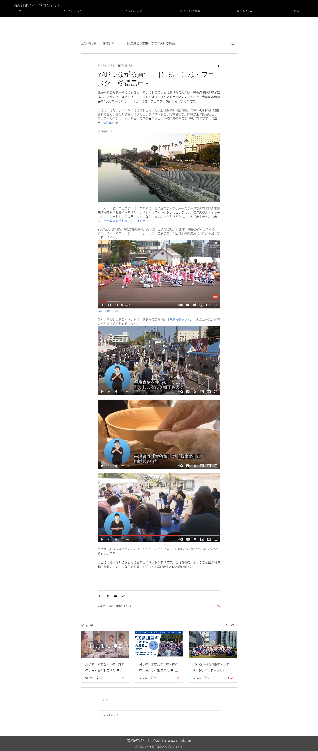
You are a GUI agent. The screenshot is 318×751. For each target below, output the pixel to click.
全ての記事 (88, 43)
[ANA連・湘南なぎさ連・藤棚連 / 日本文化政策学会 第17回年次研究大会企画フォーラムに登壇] (105, 644)
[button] (232, 43)
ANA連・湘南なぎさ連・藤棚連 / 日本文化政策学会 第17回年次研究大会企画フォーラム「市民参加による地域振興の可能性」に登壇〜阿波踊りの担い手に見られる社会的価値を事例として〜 (158, 668)
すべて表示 (231, 624)
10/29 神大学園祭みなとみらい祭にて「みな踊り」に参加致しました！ (212, 668)
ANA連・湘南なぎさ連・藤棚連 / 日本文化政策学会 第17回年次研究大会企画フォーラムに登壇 (104, 668)
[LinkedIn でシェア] (115, 595)
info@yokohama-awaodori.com (169, 740)
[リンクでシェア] (123, 595)
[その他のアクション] (218, 66)
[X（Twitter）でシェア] (107, 595)
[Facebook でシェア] (99, 595)
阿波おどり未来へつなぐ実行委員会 (151, 43)
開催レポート (112, 43)
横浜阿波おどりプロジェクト (37, 5)
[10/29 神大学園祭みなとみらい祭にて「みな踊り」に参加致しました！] (213, 644)
